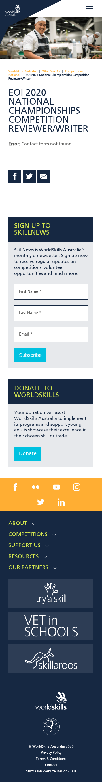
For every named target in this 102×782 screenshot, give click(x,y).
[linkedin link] (61, 502)
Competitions (74, 71)
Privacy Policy (51, 753)
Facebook (15, 176)
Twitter (29, 176)
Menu (90, 9)
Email (43, 176)
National (14, 75)
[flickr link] (35, 486)
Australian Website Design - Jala (51, 771)
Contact (51, 765)
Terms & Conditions (51, 759)
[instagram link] (76, 486)
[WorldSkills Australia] (13, 10)
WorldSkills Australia (22, 71)
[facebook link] (15, 486)
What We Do (51, 71)
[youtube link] (56, 486)
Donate (28, 453)
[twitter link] (40, 502)
